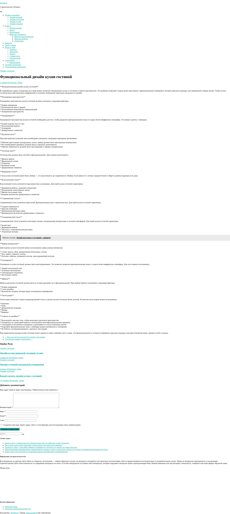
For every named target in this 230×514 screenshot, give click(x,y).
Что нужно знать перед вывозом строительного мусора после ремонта (33, 445)
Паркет (12, 54)
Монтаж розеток (21, 39)
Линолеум (14, 52)
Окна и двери (10, 45)
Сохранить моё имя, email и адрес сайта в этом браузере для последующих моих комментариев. (42, 425)
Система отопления (13, 65)
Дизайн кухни (15, 22)
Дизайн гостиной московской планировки (22, 364)
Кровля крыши (16, 28)
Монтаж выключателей (23, 37)
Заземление (19, 41)
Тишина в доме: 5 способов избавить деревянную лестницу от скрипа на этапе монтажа (41, 447)
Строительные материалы (15, 67)
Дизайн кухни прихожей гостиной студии (21, 353)
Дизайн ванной (16, 17)
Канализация (15, 63)
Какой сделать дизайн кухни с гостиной (21, 376)
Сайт (2, 420)
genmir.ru (3, 3)
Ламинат (13, 50)
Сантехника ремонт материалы (19, 339)
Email (3, 416)
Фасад (12, 30)
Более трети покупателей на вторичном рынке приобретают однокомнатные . (37, 452)
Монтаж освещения (18, 35)
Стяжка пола (15, 56)
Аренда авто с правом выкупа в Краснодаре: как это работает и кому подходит (37, 443)
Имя (2, 411)
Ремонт (8, 26)
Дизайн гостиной (17, 19)
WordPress (14, 513)
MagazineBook (32, 513)
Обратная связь (11, 507)
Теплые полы (15, 58)
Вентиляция (15, 32)
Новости (8, 43)
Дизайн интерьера (12, 15)
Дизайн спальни (16, 24)
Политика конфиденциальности (18, 509)
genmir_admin (16, 83)
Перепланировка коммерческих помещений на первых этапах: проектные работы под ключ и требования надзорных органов (56, 450)
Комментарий (6, 407)
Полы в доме (10, 47)
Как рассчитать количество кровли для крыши (25, 337)
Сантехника (10, 60)
